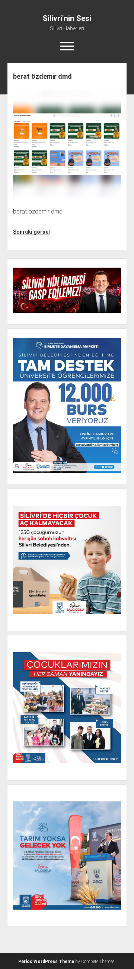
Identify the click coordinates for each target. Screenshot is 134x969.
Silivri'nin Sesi (67, 18)
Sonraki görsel (31, 232)
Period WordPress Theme (46, 961)
